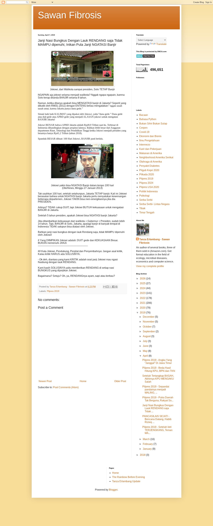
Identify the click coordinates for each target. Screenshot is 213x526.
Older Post (120, 381)
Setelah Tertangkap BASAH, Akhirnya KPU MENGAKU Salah (158, 378)
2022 (143, 298)
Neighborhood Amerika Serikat (156, 157)
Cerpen (143, 127)
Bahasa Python (147, 119)
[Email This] (104, 286)
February (148, 444)
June (146, 346)
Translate (161, 44)
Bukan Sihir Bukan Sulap (153, 123)
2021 (143, 303)
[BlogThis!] (107, 286)
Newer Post (45, 381)
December (149, 316)
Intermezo (144, 144)
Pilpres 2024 (146, 183)
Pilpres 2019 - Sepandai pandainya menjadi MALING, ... (155, 389)
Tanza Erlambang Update (126, 481)
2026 (143, 278)
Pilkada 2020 (146, 174)
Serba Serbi (145, 200)
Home (83, 381)
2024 (143, 288)
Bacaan (143, 115)
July (145, 341)
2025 (143, 283)
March (146, 439)
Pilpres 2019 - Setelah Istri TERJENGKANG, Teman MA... (157, 430)
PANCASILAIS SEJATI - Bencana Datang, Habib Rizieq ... (156, 419)
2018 (143, 455)
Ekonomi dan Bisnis (150, 136)
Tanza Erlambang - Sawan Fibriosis (154, 241)
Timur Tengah (146, 212)
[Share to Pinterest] (116, 286)
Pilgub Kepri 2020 (149, 170)
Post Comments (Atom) (66, 387)
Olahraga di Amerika (150, 161)
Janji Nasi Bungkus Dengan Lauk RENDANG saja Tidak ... (157, 408)
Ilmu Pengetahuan (149, 140)
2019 (143, 312)
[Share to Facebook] (113, 286)
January (147, 448)
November (149, 321)
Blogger (113, 489)
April (146, 355)
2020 (143, 307)
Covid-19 (144, 132)
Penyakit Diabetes (149, 166)
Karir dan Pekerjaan (150, 149)
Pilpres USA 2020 (149, 187)
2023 (143, 293)
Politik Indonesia (148, 191)
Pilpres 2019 (53, 291)
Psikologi (144, 195)
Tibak (142, 208)
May (145, 351)
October (147, 326)
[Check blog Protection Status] (145, 57)
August (147, 336)
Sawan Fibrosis (70, 15)
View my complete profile (150, 266)
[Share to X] (110, 286)
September (149, 331)
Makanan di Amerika (150, 153)
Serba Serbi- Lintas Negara (154, 204)
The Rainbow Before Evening (128, 477)
